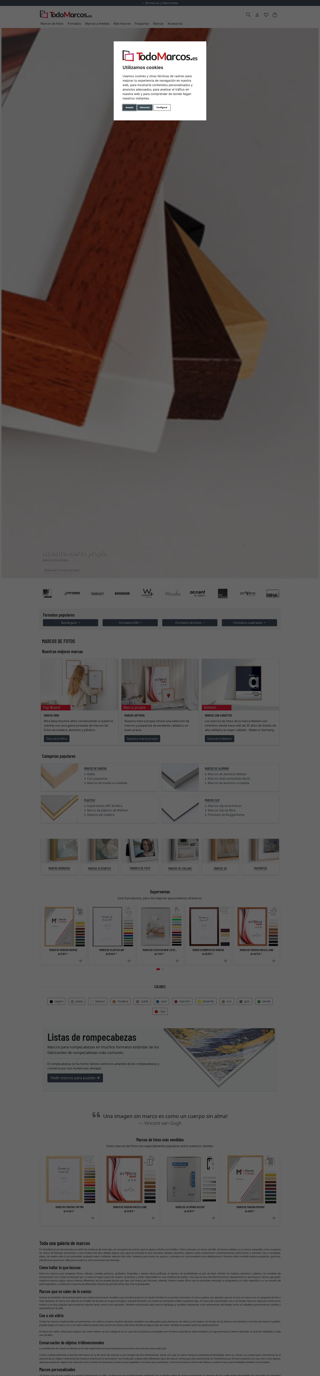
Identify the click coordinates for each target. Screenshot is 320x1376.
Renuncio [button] (145, 107)
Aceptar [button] (130, 107)
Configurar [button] (161, 107)
